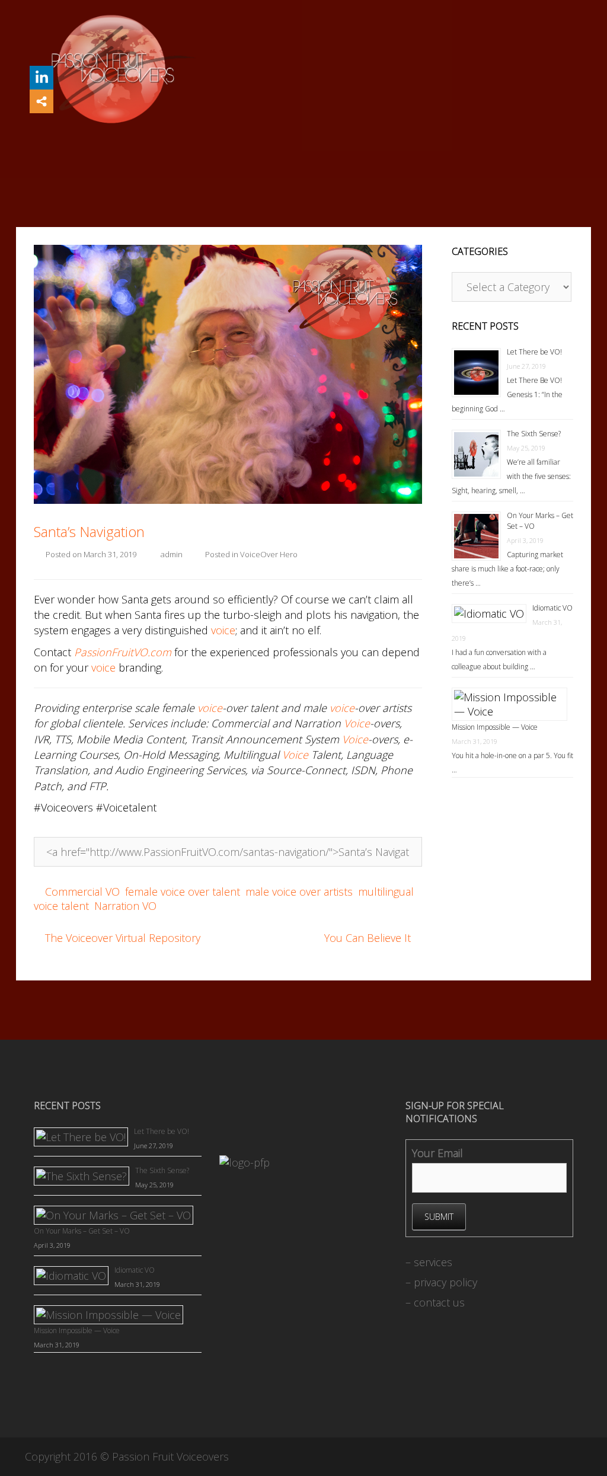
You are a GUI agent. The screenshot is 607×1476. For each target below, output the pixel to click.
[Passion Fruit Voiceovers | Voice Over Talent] (112, 68)
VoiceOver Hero (269, 554)
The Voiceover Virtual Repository (122, 938)
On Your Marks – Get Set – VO (82, 1231)
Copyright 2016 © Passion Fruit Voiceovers (127, 1456)
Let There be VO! (534, 352)
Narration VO (125, 906)
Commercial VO (82, 891)
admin (172, 554)
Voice (357, 723)
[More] (41, 101)
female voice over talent (182, 891)
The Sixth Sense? (534, 434)
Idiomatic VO (552, 608)
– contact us (435, 1302)
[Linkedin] (41, 78)
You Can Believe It (367, 938)
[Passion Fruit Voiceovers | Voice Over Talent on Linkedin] (223, 1356)
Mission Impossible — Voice (495, 727)
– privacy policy (441, 1282)
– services (428, 1262)
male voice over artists (299, 891)
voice (223, 630)
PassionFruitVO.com (122, 652)
